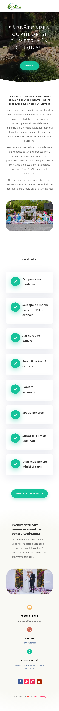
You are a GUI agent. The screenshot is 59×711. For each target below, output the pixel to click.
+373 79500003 (29, 643)
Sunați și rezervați (29, 493)
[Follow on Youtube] (39, 681)
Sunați (29, 65)
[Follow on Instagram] (32, 681)
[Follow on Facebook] (20, 681)
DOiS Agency (39, 696)
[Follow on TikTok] (26, 681)
